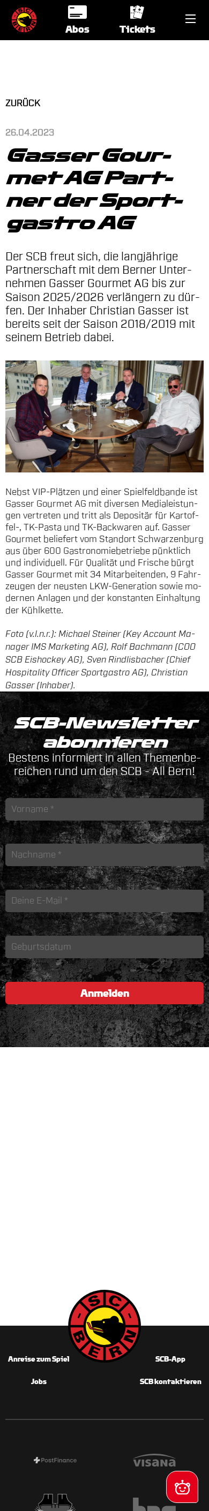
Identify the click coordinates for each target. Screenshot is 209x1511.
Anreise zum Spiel (38, 1359)
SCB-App (170, 1359)
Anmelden (104, 993)
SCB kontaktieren (170, 1381)
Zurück (22, 103)
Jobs (39, 1381)
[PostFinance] (54, 1461)
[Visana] (154, 1462)
